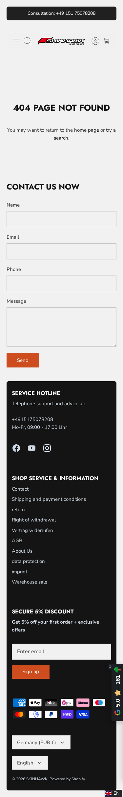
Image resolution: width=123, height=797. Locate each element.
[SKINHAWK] (61, 41)
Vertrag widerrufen (32, 530)
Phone (14, 269)
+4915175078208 (32, 419)
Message (16, 301)
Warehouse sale (29, 582)
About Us (22, 551)
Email (13, 237)
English (25, 763)
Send (23, 360)
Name (13, 205)
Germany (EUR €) (36, 742)
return (18, 509)
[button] (113, 793)
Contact (20, 489)
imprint (19, 571)
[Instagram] (47, 448)
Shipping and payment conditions (49, 499)
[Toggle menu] (16, 41)
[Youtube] (31, 448)
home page (86, 130)
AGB (17, 540)
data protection (28, 561)
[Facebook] (16, 448)
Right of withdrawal (34, 520)
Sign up (30, 671)
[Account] (92, 41)
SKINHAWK (37, 779)
